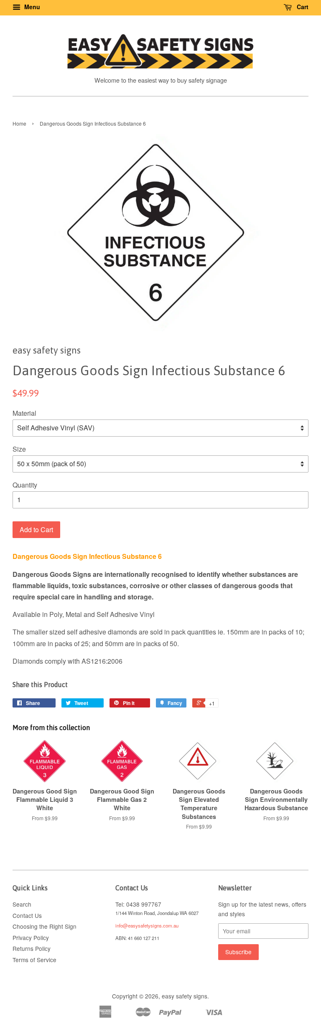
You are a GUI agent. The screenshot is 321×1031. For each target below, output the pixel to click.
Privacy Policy (31, 937)
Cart (301, 7)
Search (22, 904)
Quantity (25, 485)
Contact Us (27, 915)
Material (24, 413)
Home (19, 123)
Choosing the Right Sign (44, 926)
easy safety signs (184, 996)
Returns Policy (32, 948)
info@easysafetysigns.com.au (146, 925)
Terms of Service (34, 959)
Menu (31, 7)
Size (19, 449)
